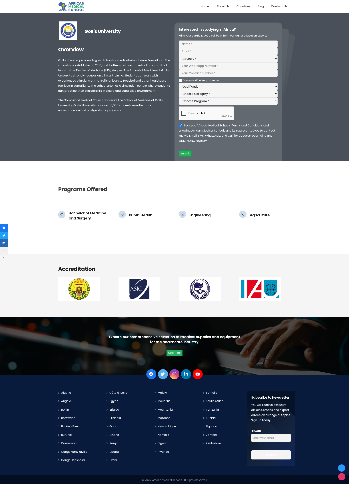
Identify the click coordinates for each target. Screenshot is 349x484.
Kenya (113, 443)
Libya (113, 460)
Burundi (66, 435)
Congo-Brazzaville (74, 452)
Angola (66, 401)
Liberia (114, 452)
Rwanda (163, 452)
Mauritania (165, 410)
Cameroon (69, 443)
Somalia (211, 393)
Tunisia (211, 418)
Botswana (68, 418)
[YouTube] (198, 374)
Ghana (114, 435)
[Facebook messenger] (341, 468)
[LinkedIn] (186, 374)
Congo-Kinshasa (73, 460)
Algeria (66, 393)
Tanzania (212, 410)
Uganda (211, 426)
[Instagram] (174, 374)
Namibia (163, 435)
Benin (65, 410)
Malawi (162, 393)
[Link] (71, 6)
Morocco (164, 418)
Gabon (114, 426)
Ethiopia (115, 418)
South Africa (214, 401)
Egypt (113, 401)
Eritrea (114, 410)
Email (256, 431)
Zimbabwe (213, 443)
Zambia (211, 435)
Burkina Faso (70, 426)
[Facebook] (151, 374)
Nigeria (162, 443)
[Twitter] (163, 374)
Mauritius (164, 401)
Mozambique (167, 426)
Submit (185, 153)
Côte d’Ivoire (118, 393)
